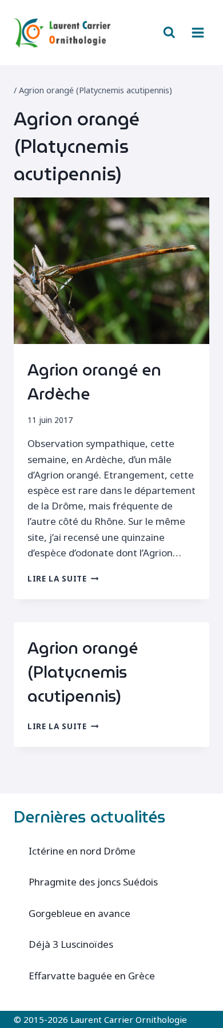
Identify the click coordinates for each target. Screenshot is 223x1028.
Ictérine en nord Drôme (82, 850)
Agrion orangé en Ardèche (94, 381)
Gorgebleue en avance (79, 913)
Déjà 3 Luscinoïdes (71, 944)
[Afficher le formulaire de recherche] (169, 32)
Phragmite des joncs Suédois (93, 881)
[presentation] (111, 271)
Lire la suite (62, 578)
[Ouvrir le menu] (197, 32)
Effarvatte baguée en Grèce (92, 975)
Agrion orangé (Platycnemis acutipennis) (82, 672)
